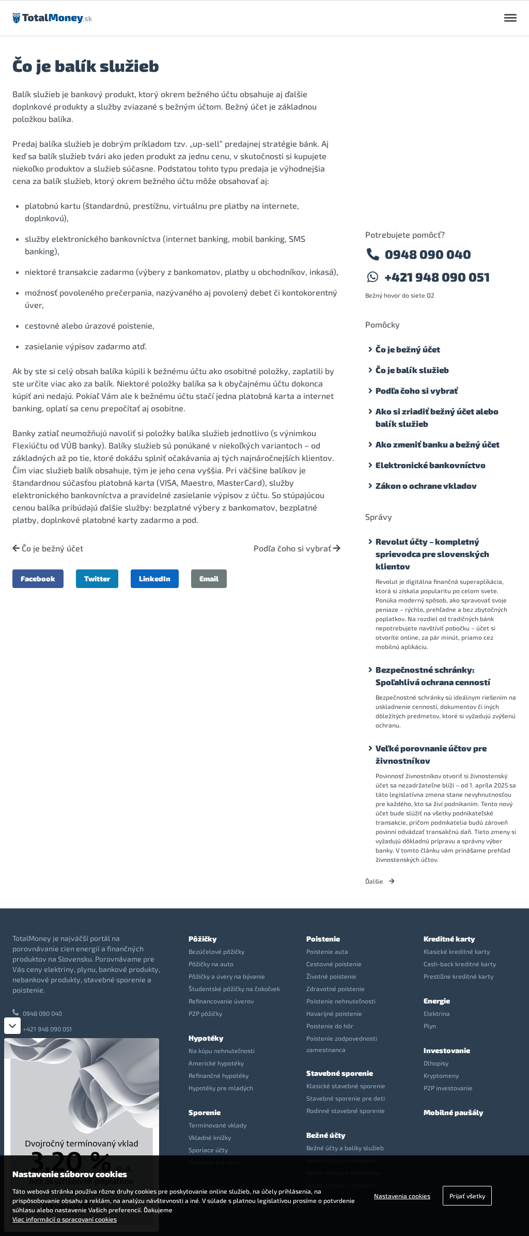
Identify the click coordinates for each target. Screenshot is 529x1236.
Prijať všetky (467, 1195)
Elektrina (437, 1013)
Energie (437, 1000)
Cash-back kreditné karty (460, 963)
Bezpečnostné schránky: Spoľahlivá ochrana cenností (433, 676)
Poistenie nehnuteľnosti (341, 1001)
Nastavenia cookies (402, 1195)
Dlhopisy (436, 1063)
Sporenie (205, 1112)
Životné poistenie (331, 976)
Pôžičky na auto (211, 963)
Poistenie (323, 938)
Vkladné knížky (210, 1137)
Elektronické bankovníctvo (431, 465)
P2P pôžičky (205, 1013)
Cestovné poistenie (334, 963)
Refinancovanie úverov (221, 1001)
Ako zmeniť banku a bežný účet (438, 444)
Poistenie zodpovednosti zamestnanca (341, 1043)
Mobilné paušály (453, 1112)
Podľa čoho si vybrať (293, 548)
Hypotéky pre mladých (221, 1087)
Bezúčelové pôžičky (216, 951)
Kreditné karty (449, 938)
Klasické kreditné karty (457, 951)
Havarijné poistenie (334, 1013)
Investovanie (447, 1050)
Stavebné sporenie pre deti (345, 1098)
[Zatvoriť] (12, 1025)
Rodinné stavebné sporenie (345, 1110)
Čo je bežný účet (51, 548)
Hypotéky (206, 1037)
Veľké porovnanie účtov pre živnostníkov (431, 754)
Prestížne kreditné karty (458, 976)
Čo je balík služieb (412, 370)
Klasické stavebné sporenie (345, 1085)
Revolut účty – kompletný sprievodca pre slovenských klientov (432, 553)
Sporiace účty (208, 1149)
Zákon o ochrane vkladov (426, 485)
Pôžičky (202, 938)
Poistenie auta (327, 951)
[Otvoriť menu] (510, 18)
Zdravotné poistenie (335, 988)
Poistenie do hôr (329, 1025)
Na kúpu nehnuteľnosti (222, 1050)
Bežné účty (325, 1135)
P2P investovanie (448, 1087)
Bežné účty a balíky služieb (345, 1147)
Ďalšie (375, 881)
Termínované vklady (217, 1125)
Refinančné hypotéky (218, 1075)
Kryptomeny (441, 1075)
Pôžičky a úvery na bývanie (227, 976)
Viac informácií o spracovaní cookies (64, 1219)
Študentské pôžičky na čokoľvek (234, 988)
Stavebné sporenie (339, 1073)
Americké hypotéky (216, 1063)
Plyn (430, 1025)
